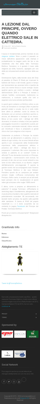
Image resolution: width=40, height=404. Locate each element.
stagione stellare (8, 56)
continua (5, 306)
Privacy (4, 314)
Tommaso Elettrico (16, 4)
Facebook (21, 206)
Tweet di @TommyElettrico (12, 283)
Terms (4, 317)
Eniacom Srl (24, 398)
